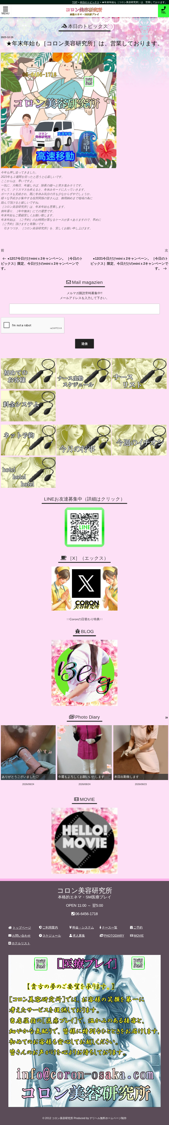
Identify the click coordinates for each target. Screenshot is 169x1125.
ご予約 (138, 927)
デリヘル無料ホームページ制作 (108, 1118)
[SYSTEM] (28, 406)
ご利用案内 (50, 927)
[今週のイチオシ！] (139, 440)
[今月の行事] (83, 440)
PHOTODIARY (114, 935)
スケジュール (51, 935)
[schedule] (83, 373)
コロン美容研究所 (84, 8)
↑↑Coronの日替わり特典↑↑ (84, 619)
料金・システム (83, 927)
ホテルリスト (21, 943)
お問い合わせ (21, 935)
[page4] (28, 373)
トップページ (22, 927)
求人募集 (79, 935)
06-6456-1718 (86, 914)
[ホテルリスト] (28, 472)
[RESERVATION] (28, 440)
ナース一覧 (109, 927)
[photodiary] (166, 718)
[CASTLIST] (139, 373)
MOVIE (139, 935)
